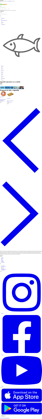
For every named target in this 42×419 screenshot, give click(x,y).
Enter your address (2, 7)
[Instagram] (21, 312)
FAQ (1, 267)
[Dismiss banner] (0, 2)
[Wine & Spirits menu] (4, 78)
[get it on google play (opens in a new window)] (21, 414)
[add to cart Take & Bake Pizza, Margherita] (0, 97)
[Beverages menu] (3, 70)
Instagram (2, 313)
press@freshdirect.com (3, 269)
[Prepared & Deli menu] (6, 20)
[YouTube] (21, 385)
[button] (3, 98)
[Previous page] (21, 176)
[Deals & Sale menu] (4, 18)
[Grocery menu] (3, 76)
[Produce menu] (3, 22)
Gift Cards (2, 258)
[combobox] (4, 9)
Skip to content (1, 0)
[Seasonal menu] (3, 80)
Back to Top (1, 255)
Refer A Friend (2, 262)
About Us (2, 257)
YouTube (2, 386)
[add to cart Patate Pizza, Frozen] (7, 99)
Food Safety (2, 261)
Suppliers (2, 260)
